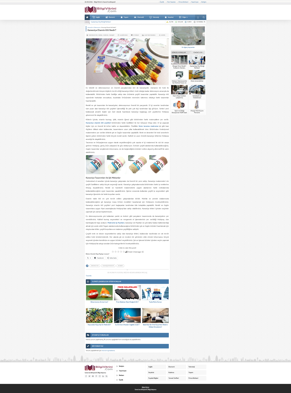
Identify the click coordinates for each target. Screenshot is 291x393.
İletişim (203, 2)
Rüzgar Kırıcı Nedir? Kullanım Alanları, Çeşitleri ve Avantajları (179, 68)
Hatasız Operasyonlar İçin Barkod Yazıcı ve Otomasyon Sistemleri (113, 22)
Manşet (111, 35)
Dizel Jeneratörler (197, 81)
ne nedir (120, 265)
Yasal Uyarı (194, 2)
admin (163, 35)
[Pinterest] (96, 376)
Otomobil (140, 17)
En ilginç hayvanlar (188, 47)
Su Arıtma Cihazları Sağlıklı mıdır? (127, 325)
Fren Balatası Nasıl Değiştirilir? (127, 302)
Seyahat (170, 17)
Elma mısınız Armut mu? (99, 302)
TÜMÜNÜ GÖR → (198, 52)
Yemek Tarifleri (173, 378)
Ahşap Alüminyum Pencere (197, 112)
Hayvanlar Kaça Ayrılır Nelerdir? (99, 325)
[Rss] (106, 376)
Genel (100, 35)
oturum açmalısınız (108, 351)
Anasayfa (87, 17)
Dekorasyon (97, 27)
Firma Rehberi (183, 2)
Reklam (121, 375)
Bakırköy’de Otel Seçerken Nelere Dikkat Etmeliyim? (155, 326)
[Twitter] (89, 376)
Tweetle (89, 276)
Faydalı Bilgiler (153, 378)
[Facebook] (86, 376)
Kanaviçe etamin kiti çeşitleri (98, 123)
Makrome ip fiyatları (116, 223)
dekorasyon (95, 265)
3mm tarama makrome (148, 126)
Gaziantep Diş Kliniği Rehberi (197, 67)
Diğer (184, 17)
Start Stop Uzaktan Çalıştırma (179, 97)
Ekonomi (112, 17)
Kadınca (171, 372)
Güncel (105, 35)
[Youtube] (93, 376)
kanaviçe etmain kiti (108, 265)
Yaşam (126, 17)
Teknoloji (156, 17)
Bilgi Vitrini (145, 387)
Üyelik (162, 2)
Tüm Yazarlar (171, 2)
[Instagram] (99, 376)
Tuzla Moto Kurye (155, 302)
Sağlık (98, 17)
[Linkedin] (103, 376)
